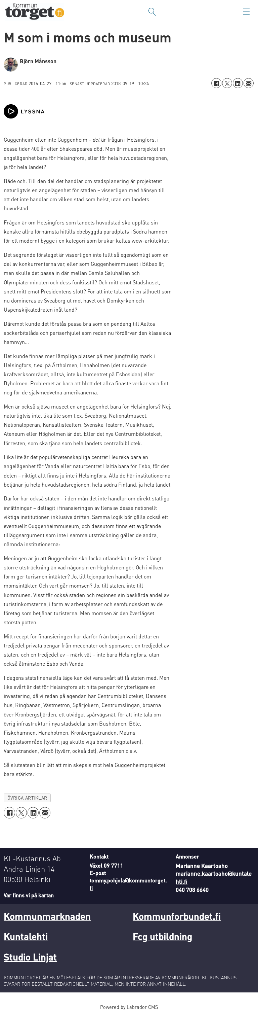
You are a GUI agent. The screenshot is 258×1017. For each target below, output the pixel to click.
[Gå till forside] (34, 12)
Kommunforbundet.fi (177, 916)
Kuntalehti (26, 936)
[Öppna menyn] (246, 11)
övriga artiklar (27, 798)
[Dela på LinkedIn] (238, 83)
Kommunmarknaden (47, 916)
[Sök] (152, 12)
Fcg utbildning (162, 936)
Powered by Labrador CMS (129, 1007)
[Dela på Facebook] (216, 83)
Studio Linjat (30, 957)
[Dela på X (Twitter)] (227, 83)
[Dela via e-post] (249, 83)
